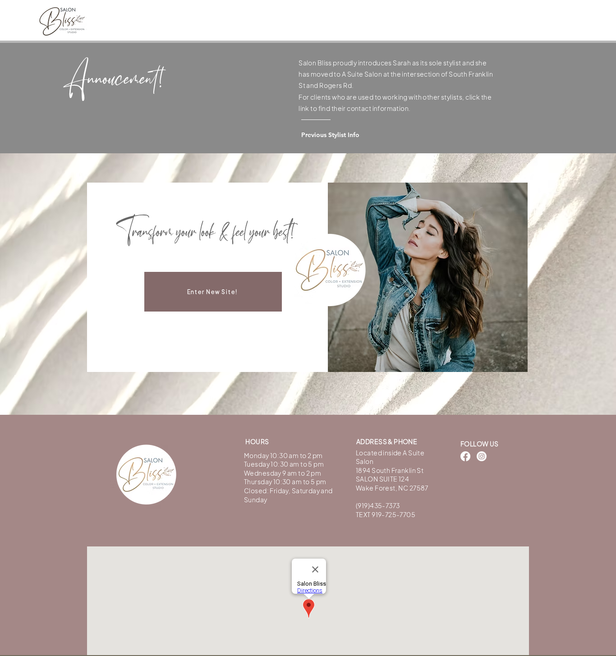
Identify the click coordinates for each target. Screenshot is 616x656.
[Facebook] (465, 456)
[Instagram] (482, 456)
